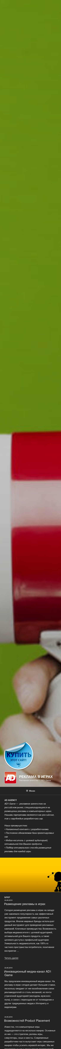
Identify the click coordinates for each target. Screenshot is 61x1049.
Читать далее (11, 957)
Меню (32, 790)
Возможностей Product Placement (27, 1020)
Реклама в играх (36, 776)
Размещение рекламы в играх (24, 904)
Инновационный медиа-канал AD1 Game (27, 973)
